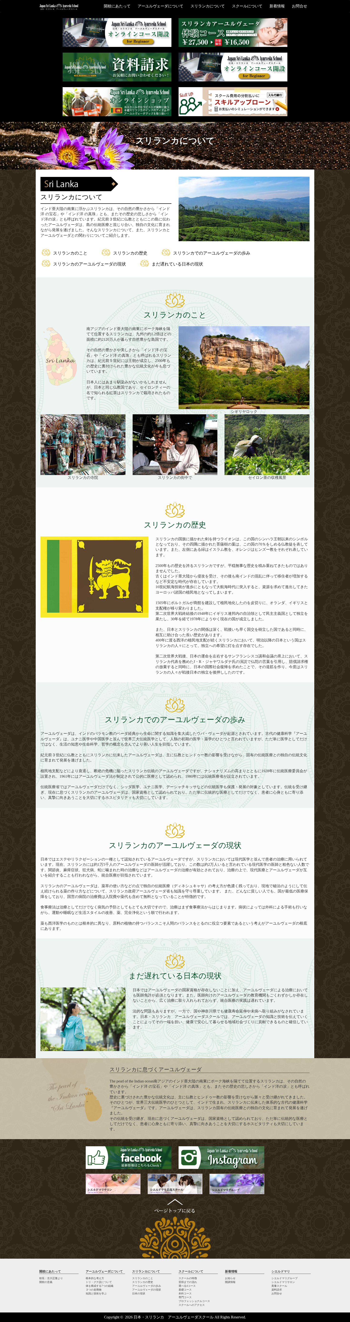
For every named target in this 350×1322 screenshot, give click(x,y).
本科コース (185, 1293)
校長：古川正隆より (51, 1278)
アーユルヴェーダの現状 (146, 1289)
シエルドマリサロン (283, 1282)
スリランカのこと (70, 253)
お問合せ (299, 6)
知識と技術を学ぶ (96, 1293)
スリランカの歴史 (130, 253)
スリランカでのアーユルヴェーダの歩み (211, 253)
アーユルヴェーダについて (160, 6)
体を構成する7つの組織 (99, 1285)
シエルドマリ (280, 1271)
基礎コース (185, 1289)
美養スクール (279, 1285)
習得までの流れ (188, 1282)
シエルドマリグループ (284, 1278)
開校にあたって (117, 6)
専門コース (185, 1297)
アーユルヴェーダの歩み (146, 1285)
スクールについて (247, 6)
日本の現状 (138, 1293)
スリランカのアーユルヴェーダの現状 (89, 264)
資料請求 (276, 1289)
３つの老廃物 (93, 1289)
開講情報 (230, 1282)
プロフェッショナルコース (194, 1301)
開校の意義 (45, 1282)
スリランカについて (207, 6)
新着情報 (277, 6)
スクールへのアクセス (192, 1304)
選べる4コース (187, 1285)
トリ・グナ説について (99, 1282)
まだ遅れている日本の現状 (177, 264)
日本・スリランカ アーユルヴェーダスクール (174, 1317)
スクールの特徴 (188, 1278)
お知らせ (230, 1278)
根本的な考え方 (95, 1278)
